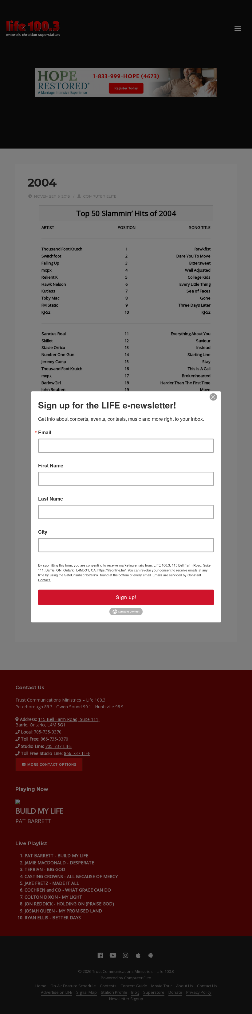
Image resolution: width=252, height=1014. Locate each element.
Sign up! (126, 597)
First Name (50, 465)
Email (44, 432)
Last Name (50, 498)
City (42, 531)
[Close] (213, 397)
